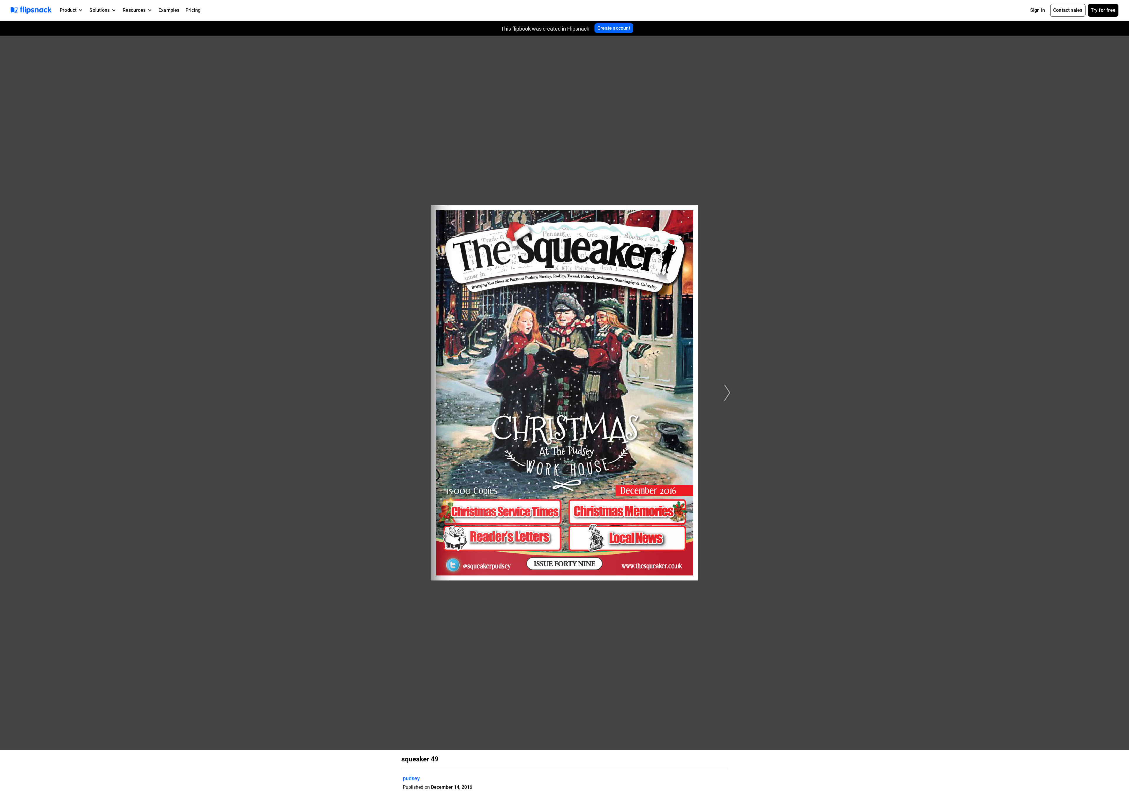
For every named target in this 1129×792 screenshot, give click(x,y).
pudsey (411, 778)
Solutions (99, 10)
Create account (613, 28)
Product (68, 10)
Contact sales (1068, 10)
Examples (169, 10)
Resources (134, 10)
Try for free (1103, 10)
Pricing (193, 10)
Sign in (1037, 10)
